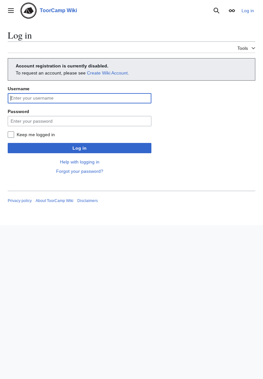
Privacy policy (20, 200)
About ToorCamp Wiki (54, 200)
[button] (11, 11)
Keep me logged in (36, 134)
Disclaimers (87, 200)
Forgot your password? (79, 171)
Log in (79, 148)
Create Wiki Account (107, 72)
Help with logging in (79, 161)
